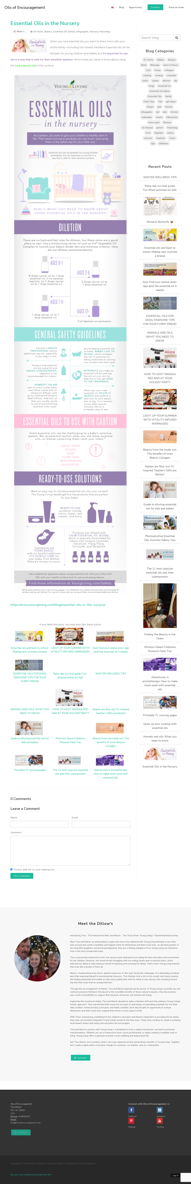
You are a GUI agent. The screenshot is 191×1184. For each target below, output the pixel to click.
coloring (147, 75)
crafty (145, 80)
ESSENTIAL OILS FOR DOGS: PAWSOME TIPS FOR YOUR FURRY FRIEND (30, 677)
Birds (143, 65)
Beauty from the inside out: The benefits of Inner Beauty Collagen (111, 742)
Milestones (172, 117)
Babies (48, 31)
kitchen (174, 112)
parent (159, 127)
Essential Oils (154, 96)
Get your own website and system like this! (30, 1174)
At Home (38, 31)
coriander (171, 75)
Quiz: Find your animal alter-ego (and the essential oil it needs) (160, 286)
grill (159, 106)
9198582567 (24, 1116)
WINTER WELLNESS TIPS (110, 673)
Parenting (105, 31)
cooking (159, 75)
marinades (147, 117)
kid (157, 112)
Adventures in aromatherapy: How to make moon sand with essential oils (111, 773)
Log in (175, 1175)
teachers (160, 138)
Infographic (82, 31)
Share (19, 31)
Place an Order (176, 7)
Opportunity (135, 7)
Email (75, 817)
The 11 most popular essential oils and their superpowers (160, 572)
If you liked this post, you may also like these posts (70, 624)
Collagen (169, 70)
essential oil (164, 85)
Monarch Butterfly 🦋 (160, 222)
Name (13, 817)
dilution (166, 80)
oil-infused (147, 127)
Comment (16, 832)
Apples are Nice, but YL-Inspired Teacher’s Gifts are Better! (160, 470)
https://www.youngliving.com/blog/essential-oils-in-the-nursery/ (57, 605)
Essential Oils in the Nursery (45, 23)
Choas (157, 70)
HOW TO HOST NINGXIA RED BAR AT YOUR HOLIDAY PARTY (160, 378)
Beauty (172, 59)
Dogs (151, 85)
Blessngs (155, 65)
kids (165, 112)
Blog (121, 7)
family (168, 96)
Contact (82, 1057)
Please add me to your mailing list (34, 869)
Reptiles (158, 132)
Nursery (94, 31)
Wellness (163, 143)
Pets (148, 132)
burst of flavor (170, 65)
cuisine (155, 80)
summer (148, 138)
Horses (168, 106)
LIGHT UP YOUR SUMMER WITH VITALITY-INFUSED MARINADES (160, 420)
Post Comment (22, 876)
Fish (160, 101)
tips (153, 143)
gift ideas (171, 101)
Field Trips (149, 101)
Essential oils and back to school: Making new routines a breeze (160, 252)
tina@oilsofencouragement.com (25, 1122)
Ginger (150, 106)
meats (159, 117)
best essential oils (25, 65)
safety (170, 132)
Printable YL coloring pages (30, 770)
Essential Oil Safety (64, 31)
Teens (172, 138)
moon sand (153, 122)
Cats (148, 70)
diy (175, 80)
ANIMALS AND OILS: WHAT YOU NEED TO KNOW (160, 337)
